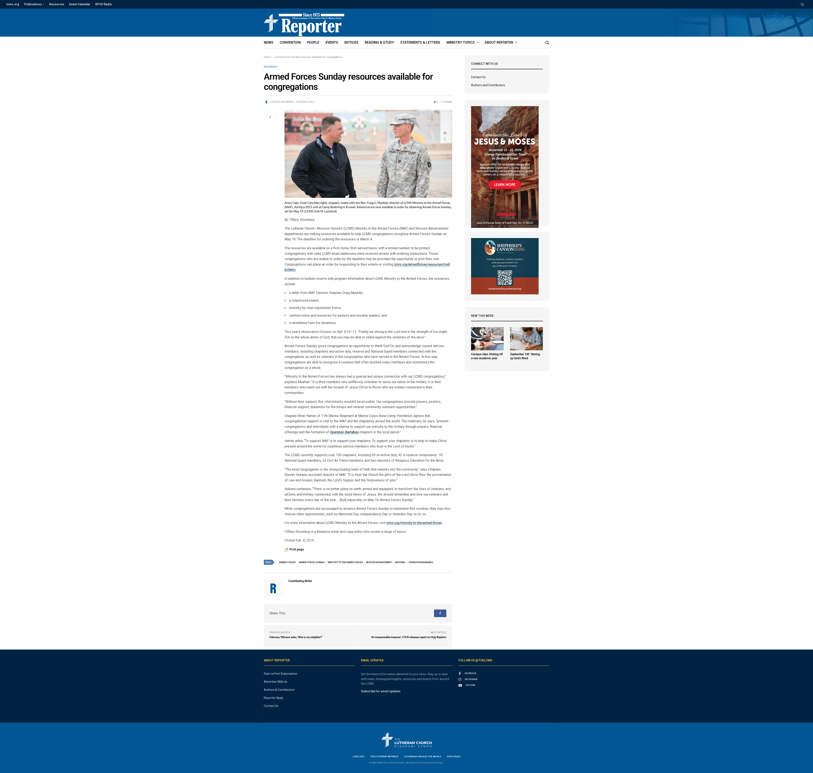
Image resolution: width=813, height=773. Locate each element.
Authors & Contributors (279, 689)
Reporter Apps (273, 698)
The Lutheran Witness (384, 756)
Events (332, 42)
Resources (56, 4)
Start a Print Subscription (280, 673)
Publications (33, 4)
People (313, 42)
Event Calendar (79, 4)
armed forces (287, 562)
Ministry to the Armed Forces (345, 562)
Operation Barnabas (344, 432)
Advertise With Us (275, 681)
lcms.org (12, 4)
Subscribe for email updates (381, 691)
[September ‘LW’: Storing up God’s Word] (526, 338)
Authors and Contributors (488, 85)
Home (267, 57)
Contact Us (478, 77)
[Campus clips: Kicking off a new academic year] (487, 338)
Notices (351, 42)
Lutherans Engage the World (422, 756)
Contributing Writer (282, 102)
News (268, 42)
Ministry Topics (461, 42)
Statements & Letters (420, 42)
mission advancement (379, 562)
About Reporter (499, 42)
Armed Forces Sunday (312, 562)
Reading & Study (379, 42)
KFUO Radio (103, 4)
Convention (290, 42)
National (400, 562)
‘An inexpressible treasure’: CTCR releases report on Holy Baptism (408, 637)
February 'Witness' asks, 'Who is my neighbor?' (296, 637)
